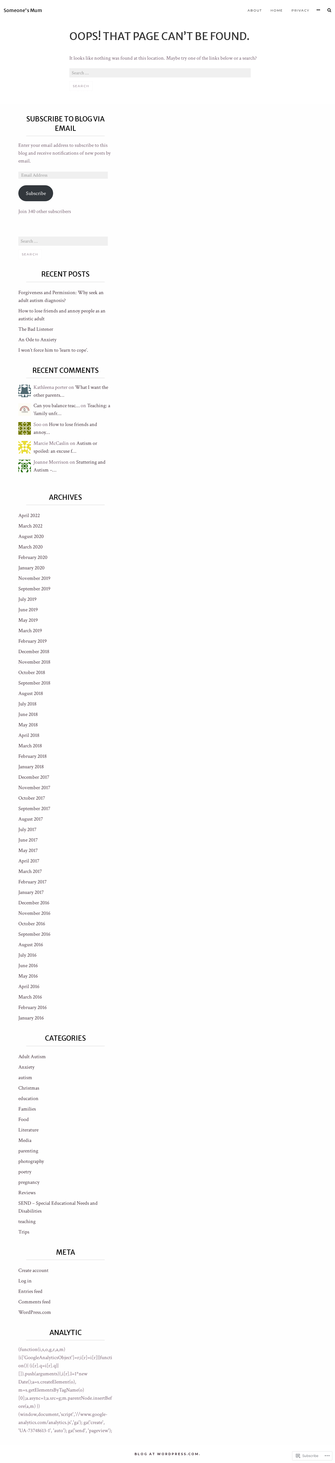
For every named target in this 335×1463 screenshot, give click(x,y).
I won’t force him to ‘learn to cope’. (53, 350)
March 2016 (30, 997)
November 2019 (34, 578)
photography (31, 1161)
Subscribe (36, 193)
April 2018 (28, 735)
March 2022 (30, 526)
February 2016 (32, 1007)
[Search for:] (160, 73)
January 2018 (31, 766)
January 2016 (31, 1017)
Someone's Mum (23, 10)
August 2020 (31, 536)
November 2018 (34, 662)
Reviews (27, 1192)
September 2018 (34, 683)
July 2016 (27, 955)
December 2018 (33, 651)
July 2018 (27, 703)
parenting (28, 1150)
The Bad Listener (35, 329)
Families (27, 1109)
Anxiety (26, 1067)
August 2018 (30, 693)
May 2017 (28, 850)
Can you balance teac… (57, 405)
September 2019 (34, 588)
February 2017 (32, 881)
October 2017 (31, 798)
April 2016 (28, 986)
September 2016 (34, 934)
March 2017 (30, 871)
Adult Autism (32, 1056)
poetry (24, 1171)
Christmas (28, 1088)
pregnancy (29, 1182)
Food (23, 1119)
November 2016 (34, 913)
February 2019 (32, 641)
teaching (27, 1221)
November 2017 (34, 787)
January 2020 (31, 567)
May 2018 (28, 724)
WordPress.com (34, 1312)
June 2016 (28, 965)
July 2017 (27, 829)
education (28, 1098)
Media (24, 1140)
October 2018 (31, 672)
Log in (25, 1280)
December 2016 (33, 902)
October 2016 (31, 923)
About (255, 10)
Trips (23, 1232)
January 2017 (31, 892)
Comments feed (34, 1301)
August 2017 (30, 819)
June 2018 (28, 714)
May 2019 (28, 620)
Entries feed (30, 1291)
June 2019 (28, 609)
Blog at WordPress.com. (167, 1454)
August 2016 (30, 944)
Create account (33, 1270)
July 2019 (27, 599)
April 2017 (28, 860)
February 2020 (32, 557)
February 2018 (32, 756)
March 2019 (30, 630)
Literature (28, 1129)
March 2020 (30, 546)
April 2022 (29, 515)
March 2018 (30, 745)
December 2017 (33, 777)
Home (277, 10)
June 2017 (28, 840)
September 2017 (34, 808)
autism (25, 1077)
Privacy (300, 10)
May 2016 (28, 976)
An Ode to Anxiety (37, 339)
